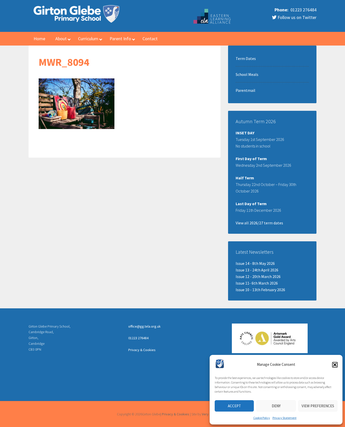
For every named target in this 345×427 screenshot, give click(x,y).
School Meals (247, 74)
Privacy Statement (285, 418)
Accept (234, 405)
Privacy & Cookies (142, 350)
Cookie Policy (261, 418)
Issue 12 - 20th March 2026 (258, 276)
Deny (276, 405)
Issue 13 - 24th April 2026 (257, 269)
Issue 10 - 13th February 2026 (260, 289)
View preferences (318, 405)
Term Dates (246, 58)
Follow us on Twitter (296, 17)
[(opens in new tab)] (212, 23)
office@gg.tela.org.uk (144, 326)
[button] (334, 364)
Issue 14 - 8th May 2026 (255, 263)
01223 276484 (302, 10)
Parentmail (245, 90)
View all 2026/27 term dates (259, 222)
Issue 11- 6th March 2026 (257, 283)
